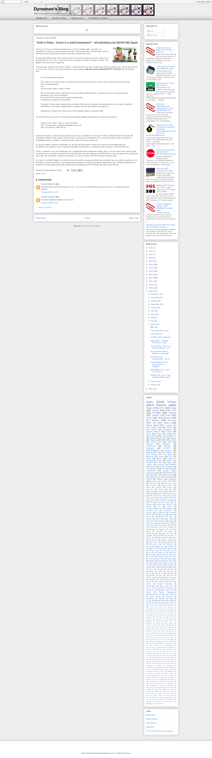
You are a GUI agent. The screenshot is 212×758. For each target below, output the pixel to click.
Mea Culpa (164, 669)
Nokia (166, 567)
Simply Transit (168, 519)
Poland (152, 467)
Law (164, 663)
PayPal (149, 479)
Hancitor (148, 659)
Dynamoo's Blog (51, 8)
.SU (147, 469)
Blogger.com (41, 18)
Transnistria (168, 510)
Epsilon (155, 649)
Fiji (163, 527)
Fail (163, 469)
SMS (161, 473)
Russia (149, 408)
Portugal (160, 569)
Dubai (174, 578)
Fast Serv (159, 651)
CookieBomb (169, 645)
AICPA (160, 494)
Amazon (168, 450)
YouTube (173, 697)
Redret (169, 461)
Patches (149, 519)
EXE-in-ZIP (171, 410)
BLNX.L (149, 578)
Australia (153, 485)
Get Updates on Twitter (98, 18)
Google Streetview (164, 584)
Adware (161, 498)
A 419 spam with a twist (159, 331)
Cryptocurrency (151, 647)
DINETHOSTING (152, 450)
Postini (173, 554)
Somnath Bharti (163, 502)
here (95, 140)
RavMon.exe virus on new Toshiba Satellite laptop (160, 376)
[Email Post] (67, 170)
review (160, 703)
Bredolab (152, 561)
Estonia (149, 506)
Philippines (152, 554)
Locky (149, 418)
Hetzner (169, 428)
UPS (151, 475)
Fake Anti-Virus (152, 527)
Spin (155, 633)
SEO (160, 594)
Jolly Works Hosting (166, 500)
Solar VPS (150, 521)
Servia (172, 683)
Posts (151, 31)
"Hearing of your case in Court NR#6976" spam (165, 68)
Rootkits (154, 681)
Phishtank (161, 590)
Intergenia (149, 508)
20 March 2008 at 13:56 (49, 192)
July (152, 311)
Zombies (161, 699)
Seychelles (150, 571)
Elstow (161, 548)
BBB (163, 440)
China (148, 434)
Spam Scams (158, 687)
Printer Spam (156, 442)
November (155, 297)
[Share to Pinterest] (81, 170)
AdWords (164, 605)
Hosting (164, 550)
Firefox (148, 584)
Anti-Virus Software (153, 523)
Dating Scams (167, 485)
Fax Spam (167, 454)
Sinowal (171, 631)
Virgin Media (162, 635)
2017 (151, 261)
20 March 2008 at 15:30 (49, 203)
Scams (155, 410)
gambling (148, 701)
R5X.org (170, 496)
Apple (148, 517)
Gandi (148, 487)
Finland (171, 582)
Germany (172, 420)
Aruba (165, 639)
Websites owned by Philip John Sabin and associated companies (160, 226)
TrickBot (164, 573)
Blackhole (153, 481)
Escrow (163, 649)
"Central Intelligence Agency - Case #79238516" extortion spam (164, 207)
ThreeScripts (151, 446)
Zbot (170, 489)
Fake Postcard (160, 615)
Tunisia (172, 691)
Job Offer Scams (161, 423)
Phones (169, 487)
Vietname (171, 693)
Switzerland (162, 521)
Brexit (153, 643)
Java (171, 586)
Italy (170, 469)
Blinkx (148, 607)
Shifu (160, 571)
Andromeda (149, 639)
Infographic (156, 661)
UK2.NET (159, 531)
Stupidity (168, 425)
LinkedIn (149, 444)
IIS (156, 617)
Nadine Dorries (168, 621)
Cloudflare (161, 611)
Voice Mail (157, 544)
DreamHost (170, 613)
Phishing (153, 440)
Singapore (169, 508)
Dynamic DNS (151, 535)
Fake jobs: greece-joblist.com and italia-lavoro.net (164, 50)
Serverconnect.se (161, 683)
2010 (151, 285)
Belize (166, 641)
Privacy (151, 556)
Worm (161, 697)
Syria (172, 689)
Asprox (173, 438)
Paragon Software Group (153, 677)
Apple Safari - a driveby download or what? (159, 342)
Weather (152, 575)
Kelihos (165, 661)
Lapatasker (167, 430)
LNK (153, 663)
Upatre (152, 438)
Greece (152, 500)
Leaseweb (169, 477)
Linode (159, 428)
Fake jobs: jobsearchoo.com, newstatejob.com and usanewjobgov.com (164, 107)
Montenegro (150, 529)
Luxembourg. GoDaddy (153, 665)
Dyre (174, 436)
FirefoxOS (149, 653)
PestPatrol (172, 552)
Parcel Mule (167, 677)
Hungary (159, 487)
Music (157, 671)
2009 (151, 288)
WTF (155, 697)
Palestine (171, 625)
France (149, 428)
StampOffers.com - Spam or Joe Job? (160, 371)
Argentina (166, 523)
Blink (147, 643)
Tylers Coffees (150, 693)
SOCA (168, 681)
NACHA (173, 440)
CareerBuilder (150, 609)
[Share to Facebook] (79, 170)
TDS (160, 633)
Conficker (156, 645)
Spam (43, 173)
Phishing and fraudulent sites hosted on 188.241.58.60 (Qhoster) (166, 152)
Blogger (173, 559)
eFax (148, 477)
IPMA (162, 535)
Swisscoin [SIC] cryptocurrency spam (164, 170)
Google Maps (171, 548)
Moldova (173, 465)
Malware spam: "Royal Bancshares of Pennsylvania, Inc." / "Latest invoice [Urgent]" (165, 86)
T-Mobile (156, 691)
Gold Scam (165, 655)
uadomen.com (161, 637)
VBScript (173, 573)
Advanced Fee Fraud (168, 483)
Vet (154, 635)
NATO (163, 671)
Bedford (172, 639)
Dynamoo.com (77, 18)
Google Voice (156, 657)
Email (147, 649)
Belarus (159, 641)
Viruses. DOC (157, 695)
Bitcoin (172, 605)
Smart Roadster (170, 594)
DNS (159, 647)
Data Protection (158, 613)
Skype (161, 685)
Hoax (162, 565)
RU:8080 (157, 413)
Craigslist (171, 611)
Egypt (172, 525)
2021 (151, 248)
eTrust (163, 515)
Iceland (148, 661)
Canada (165, 436)
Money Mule (152, 425)
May (153, 318)
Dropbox (164, 525)
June (153, 314)
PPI (151, 496)
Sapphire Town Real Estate (155, 631)
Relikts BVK (163, 679)
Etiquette (171, 649)
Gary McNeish (151, 565)
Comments (153, 35)
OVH (168, 415)
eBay (167, 603)
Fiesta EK (170, 651)
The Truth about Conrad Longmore (159, 731)
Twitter (174, 556)
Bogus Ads (159, 546)
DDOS (148, 613)
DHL (154, 548)
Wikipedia (171, 635)
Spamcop (169, 571)
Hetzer (156, 659)
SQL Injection (151, 430)
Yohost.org (149, 637)
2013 (151, 275)
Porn (150, 515)
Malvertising (171, 473)
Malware (161, 405)
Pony (151, 569)
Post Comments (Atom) (92, 226)
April (153, 321)
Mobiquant (149, 621)
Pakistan (160, 496)
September (155, 304)
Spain (169, 462)
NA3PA (158, 621)
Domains (167, 446)
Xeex (150, 559)
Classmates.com (171, 609)
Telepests (169, 596)
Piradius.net (164, 554)
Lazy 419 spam (156, 334)
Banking (149, 452)
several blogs (42, 69)
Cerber (174, 561)
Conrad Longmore (48, 184)
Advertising (150, 533)
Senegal (170, 569)
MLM (162, 588)
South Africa (150, 498)
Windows (166, 601)
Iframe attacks (164, 617)
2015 (151, 268)
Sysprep (148, 691)
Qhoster (156, 629)
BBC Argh (154, 327)
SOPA (174, 681)
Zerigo (171, 521)
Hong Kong (164, 659)
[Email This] (72, 170)
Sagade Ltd (163, 529)
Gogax (157, 655)
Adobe (170, 531)
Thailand (149, 462)
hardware (158, 701)
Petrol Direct (151, 723)
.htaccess (169, 575)
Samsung (171, 629)
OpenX (158, 625)
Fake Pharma (151, 454)
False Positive (171, 494)
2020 (151, 251)
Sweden (164, 481)
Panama (148, 627)
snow (174, 603)
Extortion (148, 651)
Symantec (165, 689)
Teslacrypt (172, 479)
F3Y (159, 506)
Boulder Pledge (44, 49)
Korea (148, 458)
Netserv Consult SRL (154, 542)
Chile (171, 533)
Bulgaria (169, 452)
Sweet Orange (155, 596)
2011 (151, 281)
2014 (151, 271)
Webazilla (169, 544)
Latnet (158, 663)
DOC (161, 408)
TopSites (164, 691)
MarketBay (159, 619)
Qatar (155, 679)
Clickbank (152, 611)
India (170, 442)
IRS (160, 462)
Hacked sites (154, 550)
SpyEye (156, 689)
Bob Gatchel (158, 607)
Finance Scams (168, 563)
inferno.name (161, 504)
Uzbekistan (150, 598)
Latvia (158, 434)
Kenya (171, 527)
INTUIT (167, 448)
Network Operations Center (164, 673)
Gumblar (165, 657)
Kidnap (172, 661)
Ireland (174, 538)
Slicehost (153, 483)
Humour (162, 586)
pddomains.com (151, 703)
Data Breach (153, 563)
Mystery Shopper (167, 540)
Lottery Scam (151, 588)
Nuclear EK (149, 625)
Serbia (151, 494)
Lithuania (160, 465)
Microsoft (149, 456)
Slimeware (170, 685)
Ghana (150, 655)
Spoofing (148, 689)
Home (87, 218)
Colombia (155, 525)
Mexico (148, 552)
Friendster (158, 653)
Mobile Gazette (152, 719)
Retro (163, 629)
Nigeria (159, 458)
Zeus (160, 575)
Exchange (149, 615)
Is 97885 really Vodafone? (160, 337)
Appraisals (162, 533)
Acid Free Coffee (154, 605)
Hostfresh (171, 615)
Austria (148, 546)
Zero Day (152, 699)
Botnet (166, 578)
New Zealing (169, 675)
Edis (165, 647)
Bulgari (160, 643)
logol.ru (158, 559)
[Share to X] (77, 170)
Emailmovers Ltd (155, 580)
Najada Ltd (171, 671)
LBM (147, 663)
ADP (159, 452)
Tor (149, 635)
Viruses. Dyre (169, 695)
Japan (171, 517)
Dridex (173, 408)
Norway (173, 567)
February (155, 381)
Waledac (157, 601)
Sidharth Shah (163, 556)
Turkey (169, 432)
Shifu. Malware (151, 685)
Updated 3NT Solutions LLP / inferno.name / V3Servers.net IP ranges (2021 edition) (165, 188)
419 (157, 512)
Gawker (174, 653)
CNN (164, 512)
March (153, 324)
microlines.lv (169, 701)
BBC (166, 559)
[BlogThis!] (74, 170)
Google (169, 475)
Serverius (149, 489)
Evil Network (152, 420)
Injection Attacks (153, 432)
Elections (171, 647)
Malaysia (166, 667)
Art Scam (158, 639)
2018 (151, 258)
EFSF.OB (52, 60)
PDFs (174, 492)
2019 (151, 254)
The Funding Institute (170, 633)
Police (148, 592)
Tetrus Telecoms (152, 573)
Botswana (170, 607)
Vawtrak (161, 598)
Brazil (155, 469)
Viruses (171, 401)
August (154, 307)
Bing (172, 641)
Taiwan (161, 489)
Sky (166, 542)
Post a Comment (45, 207)
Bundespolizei (163, 561)
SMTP (161, 681)
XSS (167, 697)
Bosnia (170, 546)
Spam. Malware (169, 687)
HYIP (172, 657)
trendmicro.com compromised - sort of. (160, 358)
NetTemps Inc (160, 552)
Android (171, 515)
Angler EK (149, 492)
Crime (148, 548)
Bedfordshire (150, 641)
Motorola (173, 669)
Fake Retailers (160, 582)
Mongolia (166, 444)
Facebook (150, 448)
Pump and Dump (166, 467)
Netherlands (171, 434)
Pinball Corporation (168, 627)
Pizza (171, 590)
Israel (159, 508)
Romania (162, 438)
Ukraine (155, 415)
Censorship (160, 609)
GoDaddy (153, 436)
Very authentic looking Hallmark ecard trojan (159, 352)
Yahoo (160, 603)
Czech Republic (163, 492)
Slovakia (148, 633)
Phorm (157, 627)
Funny (166, 653)
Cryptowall (172, 512)
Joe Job (157, 477)
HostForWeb (150, 586)
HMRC (174, 481)
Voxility (148, 601)
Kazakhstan (153, 540)
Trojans (149, 465)
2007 (151, 389)
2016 (151, 264)
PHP (164, 625)
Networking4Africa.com (153, 675)
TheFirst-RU (151, 471)
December (155, 294)
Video (171, 598)
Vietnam (160, 479)
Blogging (158, 578)
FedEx (169, 506)
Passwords (150, 590)
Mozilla (150, 671)
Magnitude (158, 667)
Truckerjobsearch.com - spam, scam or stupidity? (159, 364)
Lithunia (149, 567)
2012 (151, 278)
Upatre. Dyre (162, 693)
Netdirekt (149, 623)
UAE (156, 515)
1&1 (170, 456)
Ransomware (165, 418)
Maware (156, 669)
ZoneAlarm (170, 699)
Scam (161, 456)
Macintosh (149, 667)
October (154, 301)
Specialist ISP (152, 510)
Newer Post (41, 218)
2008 (151, 291)
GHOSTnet (172, 498)
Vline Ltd (148, 697)
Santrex (151, 683)
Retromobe (150, 715)
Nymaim (170, 588)
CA (171, 504)
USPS (160, 475)
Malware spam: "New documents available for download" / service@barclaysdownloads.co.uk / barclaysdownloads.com (161, 130)
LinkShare (171, 663)
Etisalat (168, 580)
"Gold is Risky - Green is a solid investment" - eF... (160, 347)
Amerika (172, 413)
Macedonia (169, 665)
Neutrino (158, 623)
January (154, 385)
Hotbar (172, 659)
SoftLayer (149, 687)
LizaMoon (157, 567)
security (149, 512)
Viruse (148, 695)
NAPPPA (149, 502)
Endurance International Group (161, 459)
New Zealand (169, 623)
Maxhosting (169, 619)
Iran (172, 550)
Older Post (133, 218)
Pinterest (148, 629)
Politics (157, 519)
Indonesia (170, 565)
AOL (171, 637)
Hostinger (149, 617)
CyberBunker (159, 517)
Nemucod (149, 673)
